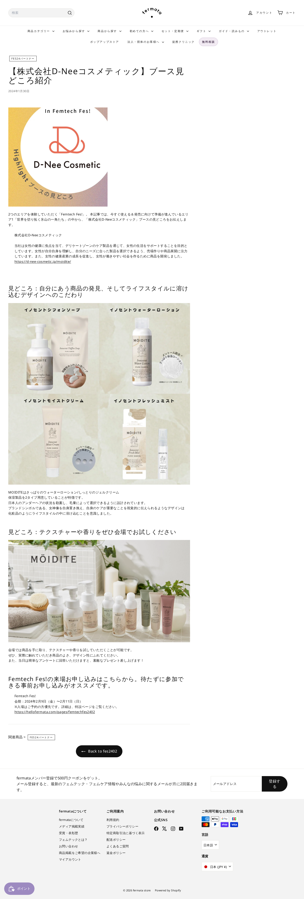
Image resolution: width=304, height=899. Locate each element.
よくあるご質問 (118, 846)
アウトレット (267, 31)
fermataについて (71, 820)
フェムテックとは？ (73, 839)
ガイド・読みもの (232, 31)
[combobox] (41, 12)
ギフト (202, 31)
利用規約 (113, 820)
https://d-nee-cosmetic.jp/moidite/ (42, 261)
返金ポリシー (116, 853)
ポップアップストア (104, 42)
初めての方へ (140, 31)
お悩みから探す (74, 31)
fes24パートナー (23, 58)
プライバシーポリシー (122, 826)
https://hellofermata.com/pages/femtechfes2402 (54, 712)
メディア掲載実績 (71, 826)
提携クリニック (183, 42)
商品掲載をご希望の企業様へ (79, 853)
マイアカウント (70, 859)
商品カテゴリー (39, 31)
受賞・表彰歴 (68, 833)
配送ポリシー (116, 839)
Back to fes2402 (102, 751)
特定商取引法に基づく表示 (126, 833)
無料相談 (208, 42)
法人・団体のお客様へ (144, 42)
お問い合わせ (68, 846)
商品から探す (108, 31)
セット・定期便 (173, 31)
